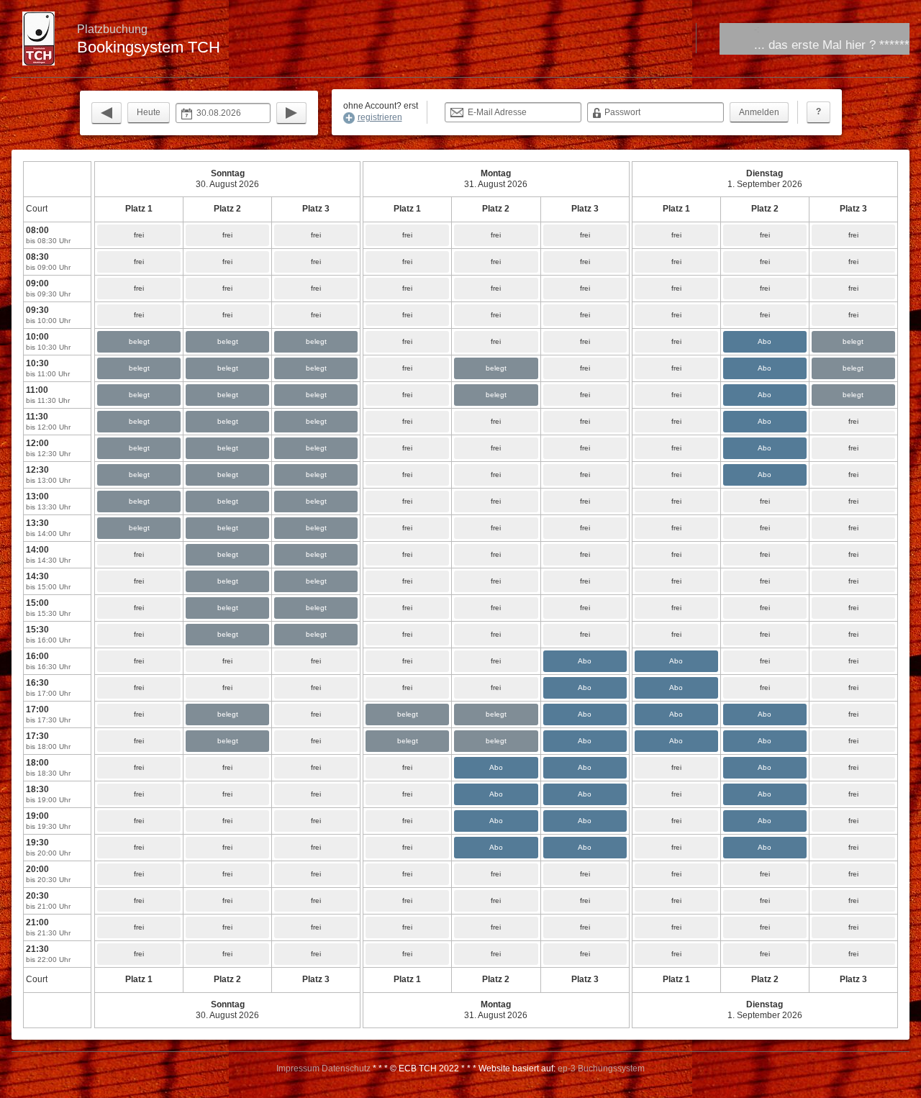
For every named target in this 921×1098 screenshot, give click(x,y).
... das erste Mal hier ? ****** (831, 45)
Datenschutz (346, 1068)
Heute (148, 112)
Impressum (297, 1068)
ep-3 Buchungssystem (601, 1068)
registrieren (380, 117)
